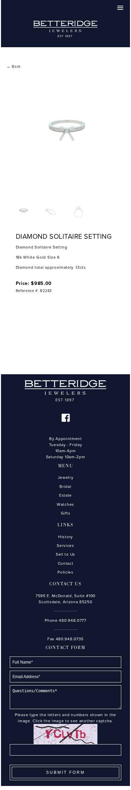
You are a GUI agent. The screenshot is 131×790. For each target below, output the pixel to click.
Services (65, 545)
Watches (65, 504)
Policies (65, 572)
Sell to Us (65, 554)
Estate (65, 495)
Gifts (65, 513)
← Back (14, 66)
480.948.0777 (72, 620)
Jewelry (66, 477)
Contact (66, 563)
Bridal (65, 486)
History (65, 536)
